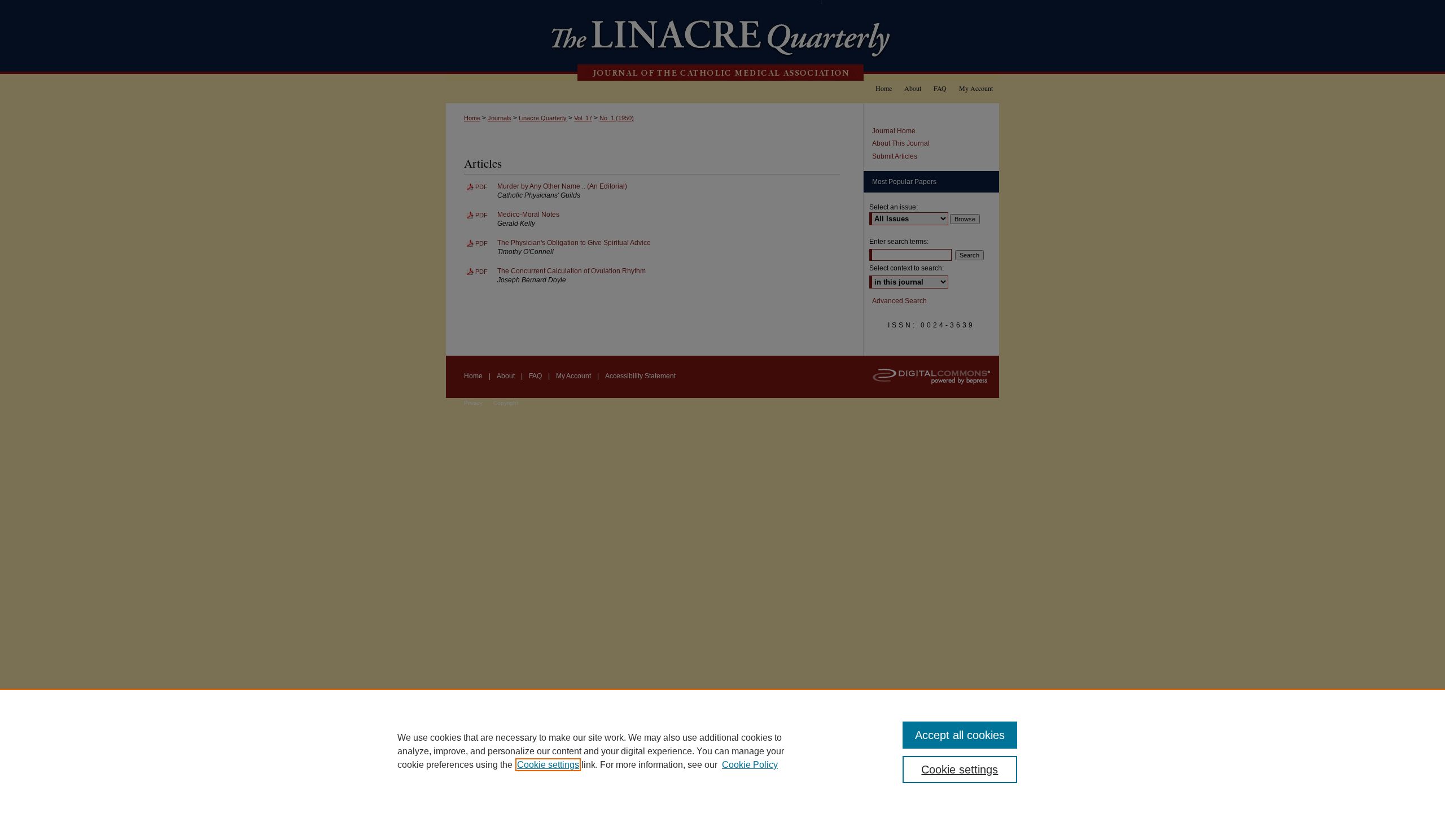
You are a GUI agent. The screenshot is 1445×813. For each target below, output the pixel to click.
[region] (722, 751)
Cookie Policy (750, 765)
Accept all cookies (960, 735)
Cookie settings (548, 765)
